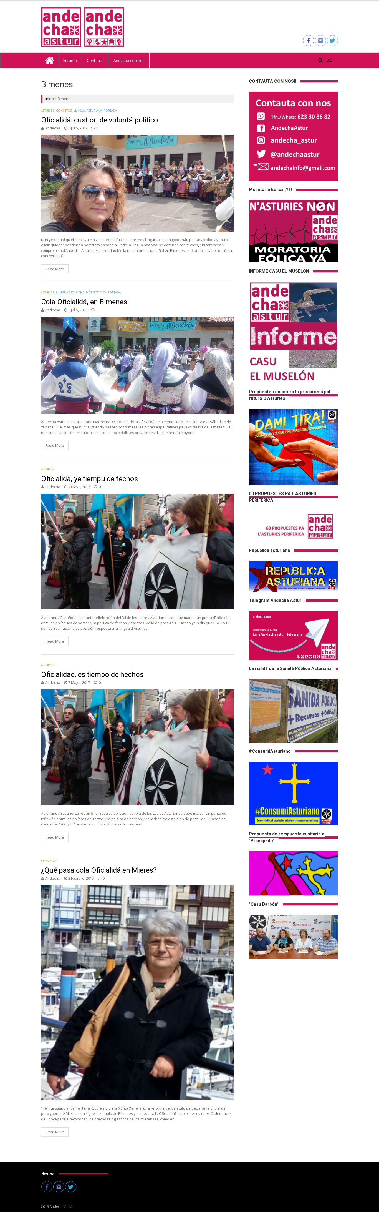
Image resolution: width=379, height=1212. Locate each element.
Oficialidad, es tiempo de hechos (92, 674)
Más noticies (96, 292)
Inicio (49, 98)
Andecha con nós (129, 60)
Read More (55, 268)
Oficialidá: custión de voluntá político (99, 120)
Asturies (47, 110)
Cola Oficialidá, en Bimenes (84, 302)
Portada (110, 110)
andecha (52, 128)
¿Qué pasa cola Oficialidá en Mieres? (98, 870)
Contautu (95, 60)
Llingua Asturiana (88, 110)
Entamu (70, 60)
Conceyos (64, 110)
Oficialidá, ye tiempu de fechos (89, 479)
